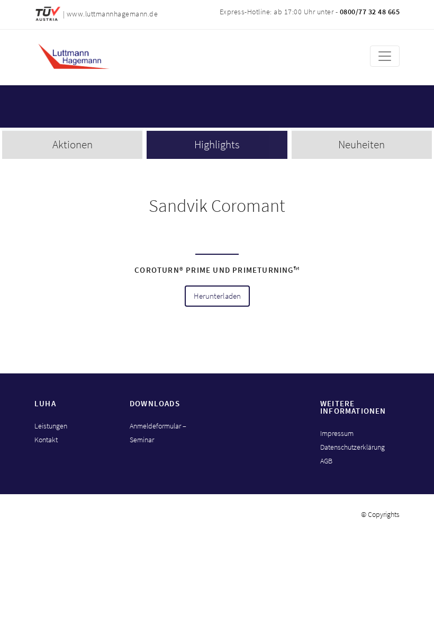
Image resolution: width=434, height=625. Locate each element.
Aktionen (72, 144)
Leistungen (50, 426)
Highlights (217, 144)
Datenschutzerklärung (352, 447)
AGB (326, 461)
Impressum (337, 433)
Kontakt (46, 439)
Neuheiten (361, 144)
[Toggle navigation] (385, 56)
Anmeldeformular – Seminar (158, 432)
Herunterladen (217, 296)
